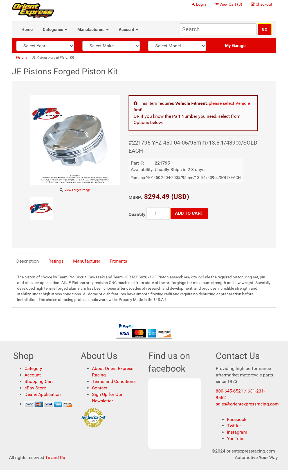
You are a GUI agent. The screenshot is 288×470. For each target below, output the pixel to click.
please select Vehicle (229, 103)
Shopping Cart (38, 381)
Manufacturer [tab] (86, 261)
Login (201, 4)
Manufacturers (91, 29)
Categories (53, 29)
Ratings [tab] (56, 261)
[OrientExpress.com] (33, 10)
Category (33, 368)
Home (27, 29)
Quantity (137, 214)
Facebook (236, 419)
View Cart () (230, 4)
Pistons (21, 57)
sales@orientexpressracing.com (247, 404)
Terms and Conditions (114, 381)
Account (127, 29)
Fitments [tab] (118, 261)
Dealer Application (42, 394)
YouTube (235, 438)
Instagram (237, 432)
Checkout (264, 4)
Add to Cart (189, 213)
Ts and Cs (55, 457)
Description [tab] (27, 261)
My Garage (235, 45)
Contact (99, 388)
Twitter (234, 425)
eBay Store (35, 388)
